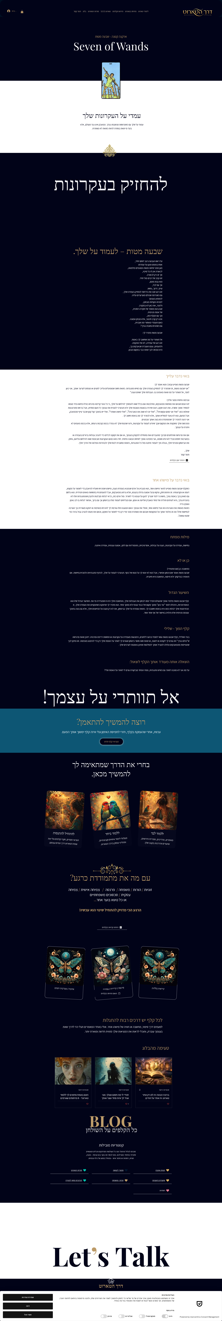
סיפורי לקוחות (118, 1170)
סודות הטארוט (76, 1170)
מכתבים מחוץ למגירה (74, 1180)
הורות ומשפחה (117, 1180)
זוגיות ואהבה (160, 1170)
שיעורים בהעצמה (158, 1180)
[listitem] (157, 820)
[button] (22, 11)
